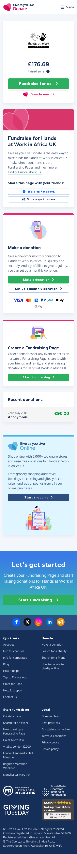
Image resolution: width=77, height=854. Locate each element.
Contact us (10, 697)
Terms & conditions (54, 735)
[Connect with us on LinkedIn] (50, 624)
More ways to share (41, 199)
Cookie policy (50, 749)
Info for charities (13, 651)
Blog (6, 664)
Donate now (40, 94)
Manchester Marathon (17, 774)
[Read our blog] (61, 624)
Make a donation (36, 279)
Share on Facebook (41, 191)
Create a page (12, 716)
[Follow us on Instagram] (38, 624)
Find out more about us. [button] (25, 172)
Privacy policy (50, 742)
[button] (48, 71)
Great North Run (13, 740)
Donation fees (51, 716)
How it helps (11, 670)
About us (8, 644)
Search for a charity (54, 651)
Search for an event (15, 722)
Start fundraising (36, 377)
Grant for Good (12, 683)
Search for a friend (53, 657)
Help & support (12, 690)
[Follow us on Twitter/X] (27, 624)
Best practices (51, 722)
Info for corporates (15, 657)
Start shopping (36, 497)
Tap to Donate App (15, 677)
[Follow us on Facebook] (16, 624)
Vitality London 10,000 (17, 746)
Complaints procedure (56, 729)
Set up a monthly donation (36, 289)
